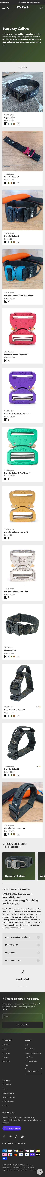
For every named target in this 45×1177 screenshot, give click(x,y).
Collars (4, 1049)
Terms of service (29, 1168)
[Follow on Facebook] (4, 1136)
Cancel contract (33, 1071)
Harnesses (6, 1053)
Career (4, 1089)
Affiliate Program (8, 1101)
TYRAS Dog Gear (9, 115)
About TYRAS (7, 1084)
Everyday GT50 (10, 650)
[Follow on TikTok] (22, 1136)
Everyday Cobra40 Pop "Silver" (17, 591)
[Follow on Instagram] (10, 1136)
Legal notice (32, 1170)
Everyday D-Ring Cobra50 (14, 828)
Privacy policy (17, 1168)
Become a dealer (8, 1093)
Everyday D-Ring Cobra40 (14, 710)
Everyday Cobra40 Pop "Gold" (16, 532)
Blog (26, 1044)
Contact (5, 1105)
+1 (18, 183)
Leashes (5, 1057)
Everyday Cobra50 (11, 769)
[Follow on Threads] (16, 1136)
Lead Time (28, 1057)
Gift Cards (6, 1061)
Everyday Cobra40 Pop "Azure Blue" (18, 295)
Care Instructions (31, 1061)
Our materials (30, 1049)
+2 (18, 242)
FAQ (26, 1065)
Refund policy (6, 1168)
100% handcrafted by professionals (26, 2)
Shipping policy (7, 1170)
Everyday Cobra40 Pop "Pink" (16, 354)
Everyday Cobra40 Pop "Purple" (17, 414)
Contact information (21, 1170)
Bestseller (5, 1044)
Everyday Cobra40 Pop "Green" (17, 473)
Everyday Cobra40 (11, 236)
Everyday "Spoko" (11, 177)
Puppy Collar (9, 117)
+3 (18, 124)
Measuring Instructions (33, 1053)
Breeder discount (8, 1097)
